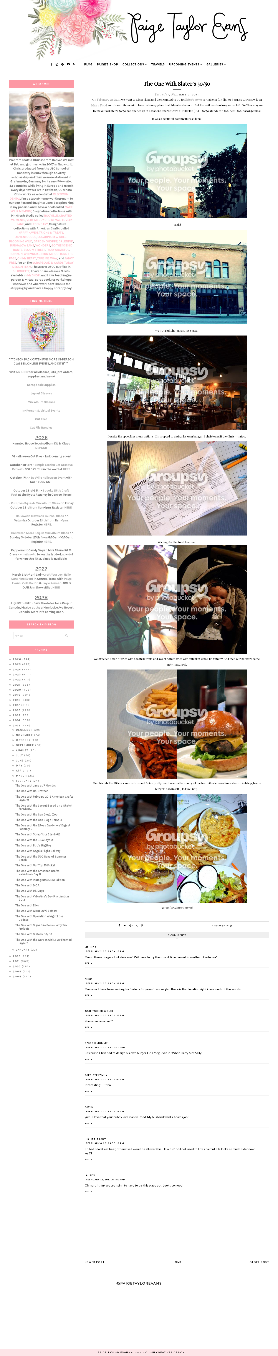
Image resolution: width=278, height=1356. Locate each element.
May (20, 765)
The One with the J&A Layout (34, 840)
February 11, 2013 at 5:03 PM (106, 1179)
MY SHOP (33, 275)
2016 (17, 710)
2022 (17, 679)
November (25, 735)
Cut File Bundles (41, 427)
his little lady (95, 1139)
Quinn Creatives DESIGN (165, 1352)
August (23, 750)
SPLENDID (66, 241)
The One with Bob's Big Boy (33, 845)
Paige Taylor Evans (114, 1352)
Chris (89, 979)
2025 (17, 664)
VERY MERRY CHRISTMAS (43, 220)
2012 (17, 956)
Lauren (90, 1175)
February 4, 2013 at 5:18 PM (105, 1143)
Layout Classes (41, 393)
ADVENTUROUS (25, 237)
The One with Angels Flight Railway (37, 851)
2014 (17, 720)
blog (88, 64)
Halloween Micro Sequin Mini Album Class (40, 533)
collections (133, 64)
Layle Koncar (52, 583)
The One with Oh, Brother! (31, 791)
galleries (215, 64)
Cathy (89, 1107)
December (25, 729)
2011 (17, 961)
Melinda (90, 947)
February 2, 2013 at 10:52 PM (106, 1047)
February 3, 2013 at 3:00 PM (105, 1079)
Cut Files (41, 419)
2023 (17, 674)
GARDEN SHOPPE (46, 241)
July (20, 755)
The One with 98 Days (29, 890)
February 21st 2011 (109, 99)
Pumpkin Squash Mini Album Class (35, 503)
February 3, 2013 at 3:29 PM (105, 1111)
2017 (17, 705)
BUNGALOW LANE (22, 245)
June (20, 760)
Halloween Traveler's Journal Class (40, 516)
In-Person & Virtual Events (41, 410)
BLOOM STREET (34, 250)
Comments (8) (223, 925)
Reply (89, 963)
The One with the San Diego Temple (38, 820)
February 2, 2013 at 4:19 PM (105, 951)
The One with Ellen (27, 905)
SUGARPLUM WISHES (52, 237)
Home (177, 1262)
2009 (18, 971)
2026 (17, 659)
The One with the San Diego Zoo (36, 814)
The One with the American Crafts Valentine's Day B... (37, 872)
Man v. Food (99, 105)
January (23, 949)
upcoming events (184, 64)
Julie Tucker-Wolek (99, 1011)
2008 (18, 976)
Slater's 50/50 (193, 99)
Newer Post (95, 1262)
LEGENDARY (39, 224)
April (20, 770)
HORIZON (16, 254)
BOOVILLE (51, 215)
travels (158, 64)
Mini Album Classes (41, 402)
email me (26, 554)
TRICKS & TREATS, (51, 232)
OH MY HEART (26, 258)
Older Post (259, 1262)
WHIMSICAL (32, 254)
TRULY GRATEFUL (57, 250)
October (24, 740)
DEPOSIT (41, 448)
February (24, 780)
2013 (17, 725)
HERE (66, 469)
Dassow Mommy (96, 1043)
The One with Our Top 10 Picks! (35, 865)
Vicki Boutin (30, 583)
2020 (17, 689)
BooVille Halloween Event (48, 478)
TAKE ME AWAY (47, 258)
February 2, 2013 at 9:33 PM (105, 1015)
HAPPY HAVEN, (29, 232)
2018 (17, 700)
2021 (17, 684)
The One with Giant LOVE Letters (36, 910)
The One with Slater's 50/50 (33, 934)
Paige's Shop (107, 64)
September (25, 745)
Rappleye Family (96, 1075)
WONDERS (42, 245)
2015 (17, 715)
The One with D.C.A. (27, 885)
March (22, 775)
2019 (17, 694)
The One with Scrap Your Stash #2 (37, 834)
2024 (17, 669)
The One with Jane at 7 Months (35, 785)
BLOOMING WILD (20, 241)
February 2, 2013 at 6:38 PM (105, 983)
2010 (17, 966)
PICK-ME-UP (49, 254)
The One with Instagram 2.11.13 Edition (40, 879)
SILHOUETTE (21, 271)
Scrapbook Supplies (41, 385)
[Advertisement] (41, 1050)
